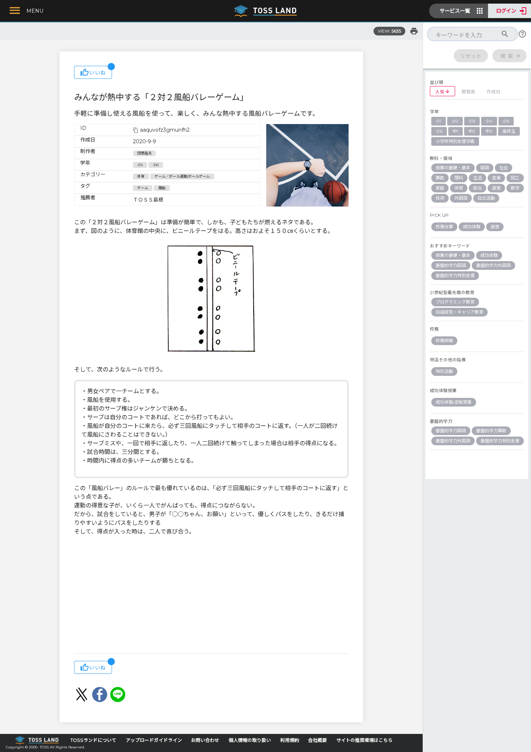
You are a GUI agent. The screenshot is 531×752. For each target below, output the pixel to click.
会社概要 (317, 740)
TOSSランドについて (93, 740)
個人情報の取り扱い (250, 740)
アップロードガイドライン (154, 740)
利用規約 (289, 740)
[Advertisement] (211, 595)
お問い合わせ (205, 740)
